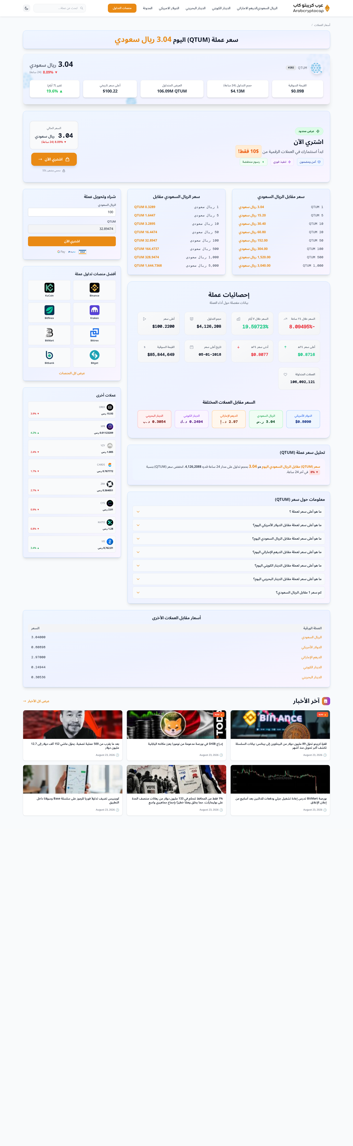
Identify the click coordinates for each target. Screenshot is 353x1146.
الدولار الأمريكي (312, 647)
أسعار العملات (322, 25)
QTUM (111, 222)
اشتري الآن (54, 159)
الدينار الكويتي (221, 8)
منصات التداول (122, 8)
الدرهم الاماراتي (247, 8)
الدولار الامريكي (169, 8)
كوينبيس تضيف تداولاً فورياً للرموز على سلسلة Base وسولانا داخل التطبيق (78, 800)
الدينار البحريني (196, 8)
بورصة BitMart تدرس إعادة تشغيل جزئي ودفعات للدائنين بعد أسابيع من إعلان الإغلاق (281, 800)
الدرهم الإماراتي (311, 657)
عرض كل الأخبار (38, 701)
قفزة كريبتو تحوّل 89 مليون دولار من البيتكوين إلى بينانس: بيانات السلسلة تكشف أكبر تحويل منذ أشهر (281, 746)
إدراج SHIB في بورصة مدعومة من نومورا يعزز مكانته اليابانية (185, 744)
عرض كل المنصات (72, 373)
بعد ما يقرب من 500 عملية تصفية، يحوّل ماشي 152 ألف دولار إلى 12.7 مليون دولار (75, 746)
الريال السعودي (267, 8)
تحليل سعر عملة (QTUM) (302, 452)
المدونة (147, 8)
